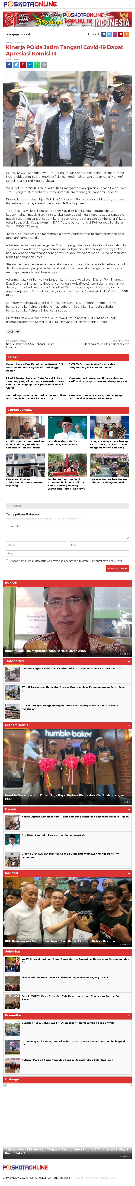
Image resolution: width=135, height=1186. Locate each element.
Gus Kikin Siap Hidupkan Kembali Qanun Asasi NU (53, 835)
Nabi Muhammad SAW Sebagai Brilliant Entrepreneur (30, 344)
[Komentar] (44, 65)
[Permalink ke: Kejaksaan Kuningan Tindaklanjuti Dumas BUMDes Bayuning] (25, 464)
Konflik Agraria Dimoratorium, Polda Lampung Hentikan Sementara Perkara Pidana (25, 444)
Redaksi (78, 1177)
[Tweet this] (16, 65)
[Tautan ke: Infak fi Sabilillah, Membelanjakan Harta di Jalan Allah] (67, 622)
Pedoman (92, 1177)
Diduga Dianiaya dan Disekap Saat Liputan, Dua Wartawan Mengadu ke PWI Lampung (109, 444)
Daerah (17, 59)
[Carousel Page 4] (127, 654)
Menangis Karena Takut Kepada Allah (106, 342)
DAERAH (13, 331)
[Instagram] (115, 34)
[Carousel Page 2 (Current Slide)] (127, 802)
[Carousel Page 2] (123, 654)
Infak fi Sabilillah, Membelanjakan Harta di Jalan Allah (45, 651)
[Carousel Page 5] (129, 654)
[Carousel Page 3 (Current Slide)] (125, 654)
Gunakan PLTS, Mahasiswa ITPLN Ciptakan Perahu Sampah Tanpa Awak (68, 1022)
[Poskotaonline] (30, 3)
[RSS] (126, 34)
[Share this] (9, 65)
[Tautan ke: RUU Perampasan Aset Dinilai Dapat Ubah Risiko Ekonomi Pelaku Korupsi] (67, 912)
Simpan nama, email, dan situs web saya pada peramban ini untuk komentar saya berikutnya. (66, 560)
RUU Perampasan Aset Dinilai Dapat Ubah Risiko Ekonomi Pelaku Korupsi (60, 941)
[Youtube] (120, 34)
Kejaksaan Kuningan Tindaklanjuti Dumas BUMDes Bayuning (25, 482)
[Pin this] (23, 65)
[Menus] (129, 4)
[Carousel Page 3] (129, 802)
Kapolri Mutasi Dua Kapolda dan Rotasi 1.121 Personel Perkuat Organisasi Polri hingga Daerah (34, 367)
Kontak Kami (108, 1177)
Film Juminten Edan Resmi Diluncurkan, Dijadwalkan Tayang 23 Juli (65, 977)
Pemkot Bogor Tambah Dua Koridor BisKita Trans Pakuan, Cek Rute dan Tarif (72, 668)
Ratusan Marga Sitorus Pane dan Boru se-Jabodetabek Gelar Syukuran (67, 1059)
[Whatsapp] (37, 65)
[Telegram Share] (30, 65)
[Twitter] (109, 34)
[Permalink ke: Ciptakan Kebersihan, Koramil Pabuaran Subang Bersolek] (109, 464)
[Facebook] (103, 34)
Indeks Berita (10, 1181)
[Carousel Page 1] (120, 654)
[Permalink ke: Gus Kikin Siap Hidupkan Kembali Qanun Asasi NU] (67, 427)
